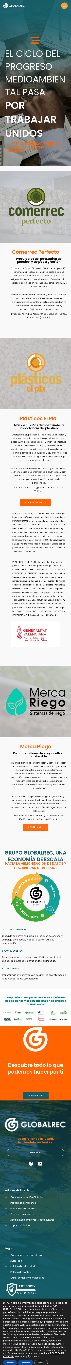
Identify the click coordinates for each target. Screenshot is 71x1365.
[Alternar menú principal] (64, 5)
